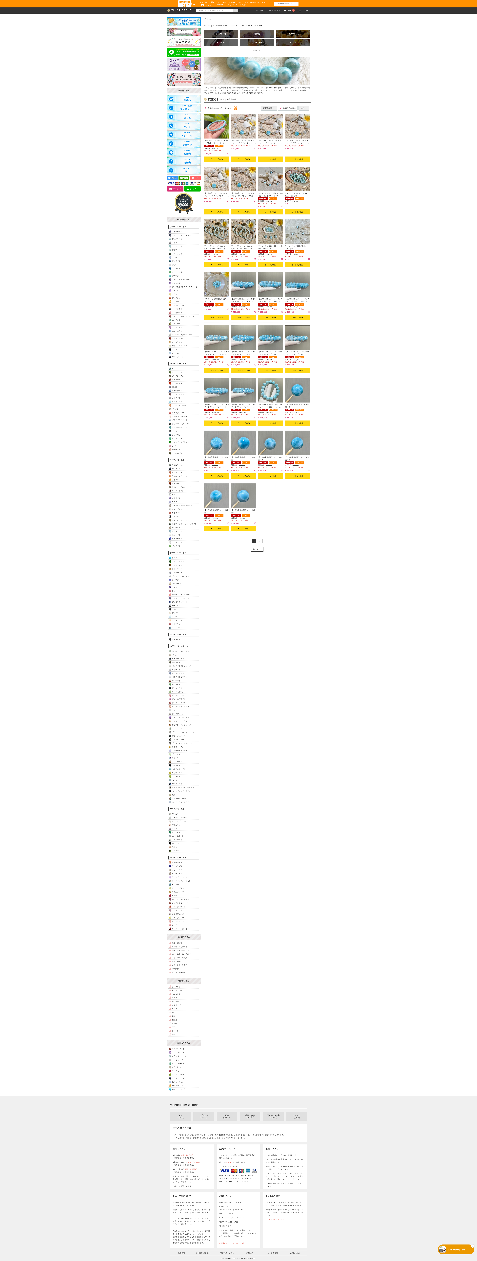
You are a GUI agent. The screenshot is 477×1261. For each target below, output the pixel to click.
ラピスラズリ (177, 866)
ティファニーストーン (180, 598)
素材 (173, 1034)
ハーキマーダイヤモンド (181, 651)
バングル (175, 1001)
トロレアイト (177, 628)
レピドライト (177, 910)
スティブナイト (178, 509)
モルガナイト (177, 847)
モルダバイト (177, 851)
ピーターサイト (178, 688)
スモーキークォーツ (179, 520)
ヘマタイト (176, 765)
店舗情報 (181, 1253)
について (180, 1116)
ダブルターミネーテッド (181, 576)
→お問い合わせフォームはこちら (232, 1243)
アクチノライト (178, 254)
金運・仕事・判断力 (179, 965)
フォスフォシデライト (180, 717)
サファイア (176, 469)
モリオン (175, 843)
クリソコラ (176, 435)
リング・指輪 (257, 43)
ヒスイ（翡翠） (178, 692)
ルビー (174, 896)
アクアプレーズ (178, 246)
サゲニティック (178, 465)
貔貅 (173, 1016)
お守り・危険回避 (179, 972)
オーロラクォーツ (179, 342)
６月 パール (176, 1067)
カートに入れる (217, 159)
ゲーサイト (176, 450)
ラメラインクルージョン (181, 881)
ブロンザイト (177, 762)
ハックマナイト (178, 673)
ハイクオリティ (293, 34)
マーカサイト (177, 814)
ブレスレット (221, 34)
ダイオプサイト (178, 561)
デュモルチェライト (179, 602)
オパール (175, 353)
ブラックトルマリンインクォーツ (185, 743)
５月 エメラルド (178, 1064)
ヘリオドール (177, 773)
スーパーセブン (178, 491)
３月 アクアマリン (179, 1056)
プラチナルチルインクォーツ (183, 732)
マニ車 (174, 829)
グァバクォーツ (178, 413)
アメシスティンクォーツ (181, 279)
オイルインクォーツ (179, 346)
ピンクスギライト (179, 699)
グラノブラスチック (179, 420)
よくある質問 (273, 1253)
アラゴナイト (177, 294)
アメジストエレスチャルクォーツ (185, 287)
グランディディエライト (181, 427)
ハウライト (176, 670)
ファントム (176, 710)
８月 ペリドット (178, 1074)
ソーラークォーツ (179, 542)
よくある (296, 1116)
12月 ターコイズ (178, 1089)
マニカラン (176, 825)
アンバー (175, 302)
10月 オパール (177, 1082)
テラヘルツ (176, 606)
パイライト (176, 662)
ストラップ (176, 1005)
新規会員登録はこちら (286, 3)
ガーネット (176, 380)
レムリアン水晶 (178, 914)
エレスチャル (177, 327)
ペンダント (221, 43)
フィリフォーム (178, 714)
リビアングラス (178, 888)
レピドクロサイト (179, 907)
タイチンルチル (178, 569)
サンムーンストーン (179, 476)
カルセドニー (177, 402)
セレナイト (176, 535)
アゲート (175, 257)
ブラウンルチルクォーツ (181, 725)
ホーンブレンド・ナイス (181, 791)
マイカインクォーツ (179, 818)
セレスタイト (177, 531)
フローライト (177, 758)
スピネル (175, 516)
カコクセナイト (178, 394)
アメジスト (176, 283)
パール (174, 655)
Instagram (176, 189)
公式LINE (194, 189)
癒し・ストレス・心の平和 (182, 954)
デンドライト (177, 613)
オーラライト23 (178, 338)
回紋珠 (174, 387)
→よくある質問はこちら (275, 1220)
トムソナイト (177, 620)
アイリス (175, 243)
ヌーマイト (176, 639)
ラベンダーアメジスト (180, 877)
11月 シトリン (177, 1085)
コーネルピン (177, 453)
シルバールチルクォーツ (181, 487)
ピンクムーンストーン (180, 706)
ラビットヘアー (178, 870)
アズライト (176, 261)
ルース (174, 1009)
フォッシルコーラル (179, 721)
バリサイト (176, 684)
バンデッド (176, 681)
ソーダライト (177, 539)
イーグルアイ (177, 309)
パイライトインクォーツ (181, 666)
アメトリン (176, 291)
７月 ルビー (176, 1071)
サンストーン (177, 472)
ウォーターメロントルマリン (183, 316)
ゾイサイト (176, 546)
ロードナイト (177, 925)
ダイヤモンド (177, 572)
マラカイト (176, 832)
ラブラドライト (178, 874)
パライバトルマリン (179, 677)
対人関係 (175, 969)
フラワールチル (178, 747)
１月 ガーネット (178, 1049)
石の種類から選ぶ (221, 25)
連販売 (174, 1023)
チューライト (177, 591)
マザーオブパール (179, 821)
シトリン (175, 480)
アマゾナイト (177, 276)
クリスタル (176, 431)
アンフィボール (178, 305)
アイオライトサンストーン (182, 235)
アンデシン (176, 298)
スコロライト (177, 502)
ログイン (262, 10)
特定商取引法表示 (227, 1253)
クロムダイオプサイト (180, 442)
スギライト (176, 498)
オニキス (175, 349)
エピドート (176, 324)
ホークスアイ (177, 784)
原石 (173, 1027)
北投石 (174, 795)
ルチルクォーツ (178, 892)
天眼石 (174, 609)
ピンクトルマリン (179, 703)
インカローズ (177, 313)
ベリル (174, 780)
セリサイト (176, 527)
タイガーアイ (177, 565)
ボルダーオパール (179, 798)
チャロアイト (177, 587)
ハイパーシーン (178, 659)
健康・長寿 (176, 961)
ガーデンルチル (178, 376)
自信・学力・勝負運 (179, 958)
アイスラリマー (178, 239)
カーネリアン (177, 383)
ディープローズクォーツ (181, 594)
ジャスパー (176, 483)
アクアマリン (177, 250)
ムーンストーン (178, 836)
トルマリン (176, 624)
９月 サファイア (178, 1078)
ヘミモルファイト (179, 769)
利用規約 (249, 1253)
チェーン (175, 1031)
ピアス (174, 998)
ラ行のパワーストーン (241, 25)
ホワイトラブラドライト (181, 802)
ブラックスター (178, 739)
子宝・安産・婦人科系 (180, 950)
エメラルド (176, 320)
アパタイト (176, 268)
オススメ (293, 43)
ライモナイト (177, 862)
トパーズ (175, 617)
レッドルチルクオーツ (180, 903)
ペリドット (176, 776)
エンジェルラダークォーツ (182, 335)
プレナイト (176, 754)
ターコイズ (176, 558)
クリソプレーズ (178, 438)
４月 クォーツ (177, 1060)
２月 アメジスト (178, 1052)
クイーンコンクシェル (180, 416)
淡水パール (176, 583)
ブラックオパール (179, 736)
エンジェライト (178, 331)
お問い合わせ (295, 1253)
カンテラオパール (179, 405)
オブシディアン (178, 357)
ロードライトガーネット (181, 929)
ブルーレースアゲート (180, 751)
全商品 (207, 25)
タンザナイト (177, 580)
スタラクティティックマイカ (183, 505)
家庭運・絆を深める (179, 947)
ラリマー (258, 25)
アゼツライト (177, 265)
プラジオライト (178, 728)
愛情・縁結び (177, 943)
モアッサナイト (178, 840)
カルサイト (176, 398)
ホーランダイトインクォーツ (183, 787)
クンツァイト (177, 446)
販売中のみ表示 (289, 108)
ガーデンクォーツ (179, 372)
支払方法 (229, 1162)
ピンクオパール (178, 695)
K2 (173, 368)
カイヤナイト (177, 391)
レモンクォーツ (178, 918)
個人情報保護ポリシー (204, 1253)
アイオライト (177, 232)
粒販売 (257, 34)
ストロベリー (177, 513)
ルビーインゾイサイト (180, 899)
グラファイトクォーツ (180, 424)
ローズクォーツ (178, 921)
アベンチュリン (178, 272)
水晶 (173, 494)
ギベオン (175, 409)
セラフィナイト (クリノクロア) (184, 524)
